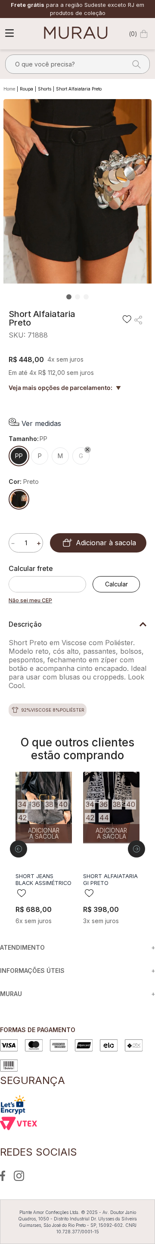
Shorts (44, 88)
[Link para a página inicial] (10, 89)
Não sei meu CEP (30, 600)
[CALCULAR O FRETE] (116, 584)
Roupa (26, 88)
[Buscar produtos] (134, 64)
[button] (35, 423)
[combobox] (77, 64)
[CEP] (51, 578)
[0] (144, 33)
